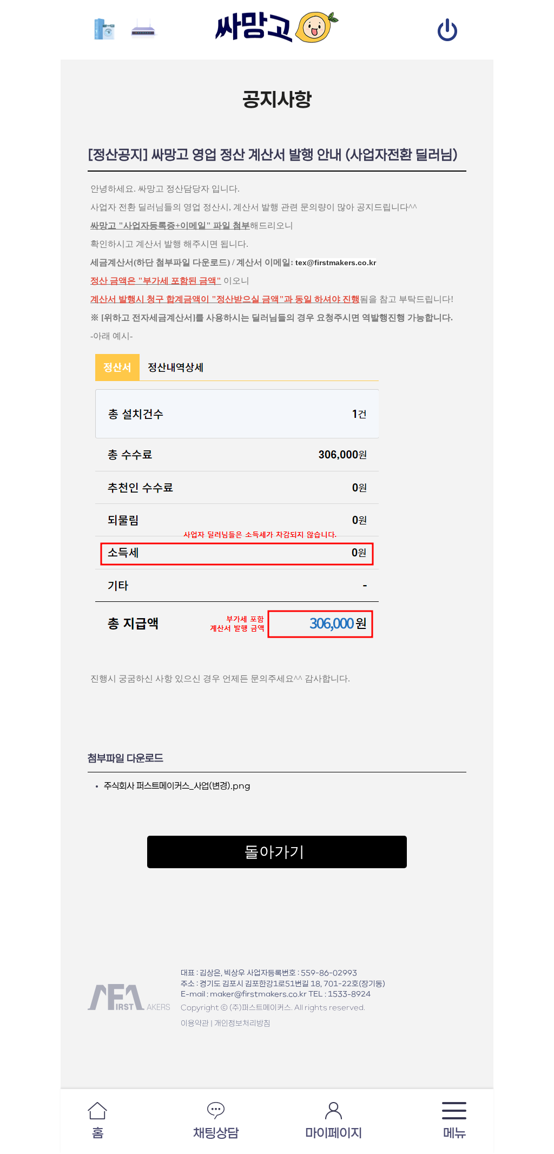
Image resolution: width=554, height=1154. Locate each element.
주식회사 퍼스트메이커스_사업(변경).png (177, 786)
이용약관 (195, 1023)
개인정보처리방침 (242, 1023)
